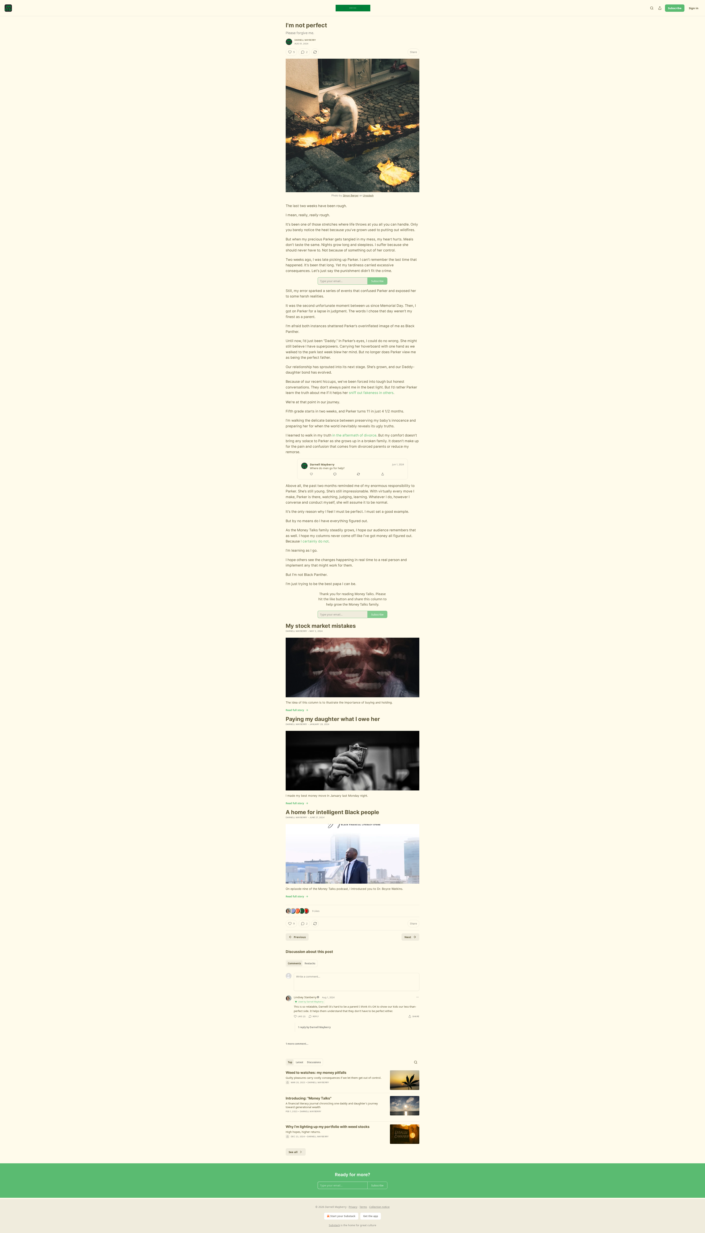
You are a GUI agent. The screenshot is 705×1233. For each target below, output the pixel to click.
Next (407, 937)
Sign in (693, 8)
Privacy (353, 1207)
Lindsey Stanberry (305, 997)
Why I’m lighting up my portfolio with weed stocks (328, 1127)
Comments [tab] (294, 963)
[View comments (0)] (321, 1141)
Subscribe (675, 8)
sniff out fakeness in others (371, 393)
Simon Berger (351, 195)
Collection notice (379, 1207)
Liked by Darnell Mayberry (310, 1001)
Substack (334, 1225)
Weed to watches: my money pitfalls (316, 1073)
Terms (363, 1207)
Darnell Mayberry (305, 40)
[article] (352, 1080)
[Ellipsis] (417, 997)
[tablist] (301, 963)
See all (293, 1152)
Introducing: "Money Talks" (308, 1098)
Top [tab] (290, 1062)
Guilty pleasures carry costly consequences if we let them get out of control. (333, 1077)
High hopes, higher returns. (303, 1132)
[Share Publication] (660, 8)
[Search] (651, 8)
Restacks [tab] (310, 963)
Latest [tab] (299, 1062)
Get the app (370, 1216)
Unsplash (368, 195)
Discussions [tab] (314, 1062)
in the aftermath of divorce (354, 435)
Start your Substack (342, 1216)
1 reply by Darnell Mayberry (314, 1027)
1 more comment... (297, 1043)
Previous (300, 937)
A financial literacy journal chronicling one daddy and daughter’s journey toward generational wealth (332, 1105)
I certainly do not (315, 541)
